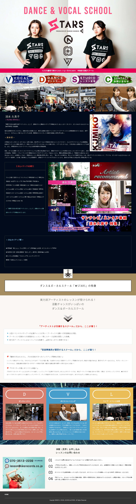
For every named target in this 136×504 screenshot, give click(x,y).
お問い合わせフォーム (68, 460)
